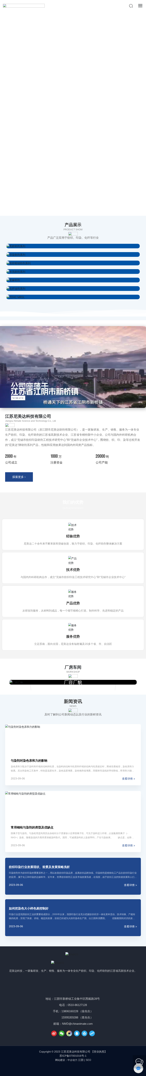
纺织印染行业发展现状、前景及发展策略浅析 (39, 867)
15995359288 (69, 1017)
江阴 (80, 1059)
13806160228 (69, 1011)
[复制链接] (92, 1033)
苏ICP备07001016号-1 (73, 1055)
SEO (88, 1060)
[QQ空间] (84, 1033)
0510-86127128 (77, 1005)
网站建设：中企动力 (66, 1060)
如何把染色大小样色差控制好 (28, 908)
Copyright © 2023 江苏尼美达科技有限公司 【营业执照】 (73, 1051)
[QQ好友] (77, 1033)
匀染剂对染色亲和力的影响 (29, 760)
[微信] (61, 1033)
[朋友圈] (69, 1033)
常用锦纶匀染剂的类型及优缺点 (32, 827)
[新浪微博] (54, 1033)
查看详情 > (128, 778)
